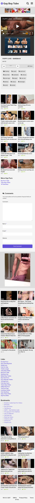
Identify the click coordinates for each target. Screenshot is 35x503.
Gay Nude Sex (8, 415)
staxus (14, 81)
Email (4, 231)
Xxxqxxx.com (7, 422)
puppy (15, 78)
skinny (6, 81)
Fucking (7, 71)
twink (6, 85)
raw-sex (23, 78)
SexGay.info (7, 420)
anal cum (22, 71)
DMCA (15, 497)
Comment (5, 201)
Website (5, 238)
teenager (22, 81)
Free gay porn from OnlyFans (12, 411)
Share (30, 66)
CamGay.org (7, 408)
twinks (13, 85)
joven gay (7, 78)
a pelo (14, 71)
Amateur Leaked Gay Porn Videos (13, 403)
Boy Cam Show (8, 406)
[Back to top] (32, 499)
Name (5, 223)
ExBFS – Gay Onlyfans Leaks (11, 410)
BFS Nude (6, 404)
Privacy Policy (23, 497)
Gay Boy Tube (11, 3)
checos (24, 74)
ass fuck (7, 74)
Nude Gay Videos (8, 417)
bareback (15, 74)
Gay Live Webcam (9, 413)
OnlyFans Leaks (8, 419)
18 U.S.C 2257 (6, 497)
